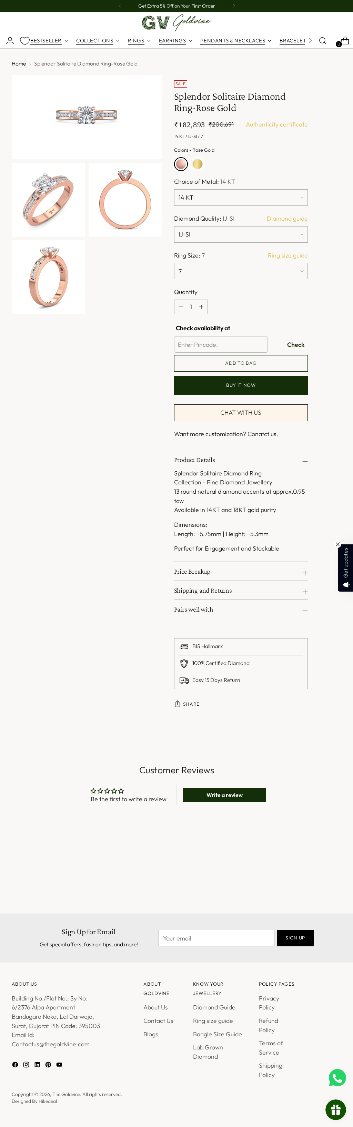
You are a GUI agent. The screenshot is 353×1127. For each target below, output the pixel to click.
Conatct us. (263, 434)
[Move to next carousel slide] (335, 862)
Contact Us (158, 1021)
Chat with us (240, 412)
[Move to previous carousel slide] (319, 862)
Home (19, 63)
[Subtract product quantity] (201, 307)
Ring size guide (213, 1021)
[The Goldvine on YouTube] (60, 1066)
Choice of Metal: (204, 181)
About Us (155, 1007)
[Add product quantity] (180, 307)
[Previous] (119, 6)
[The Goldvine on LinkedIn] (38, 1066)
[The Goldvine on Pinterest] (49, 1066)
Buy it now (241, 385)
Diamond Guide (214, 1007)
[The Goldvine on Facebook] (16, 1066)
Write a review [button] (224, 795)
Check (295, 345)
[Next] (233, 6)
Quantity (186, 292)
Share (191, 704)
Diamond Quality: (204, 218)
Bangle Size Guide (217, 1034)
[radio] (181, 164)
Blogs (150, 1034)
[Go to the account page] (7, 41)
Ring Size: (189, 255)
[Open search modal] (323, 41)
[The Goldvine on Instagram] (27, 1066)
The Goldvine (66, 1094)
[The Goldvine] (176, 22)
